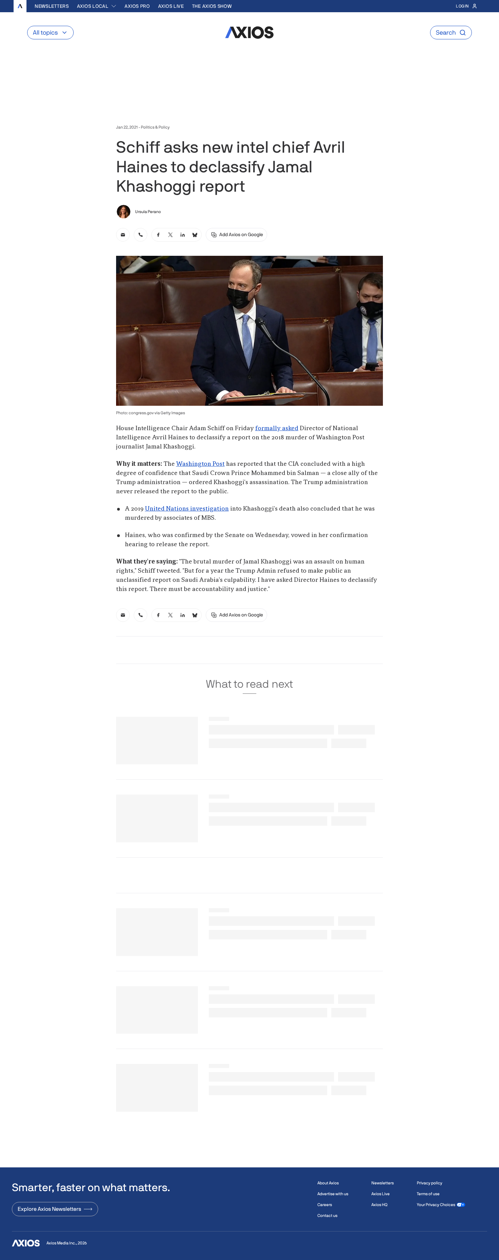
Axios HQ (379, 1205)
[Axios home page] (20, 6)
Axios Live (171, 6)
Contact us (327, 1216)
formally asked (276, 428)
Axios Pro (137, 6)
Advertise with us (332, 1194)
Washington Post (200, 464)
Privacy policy (429, 1183)
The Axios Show (212, 6)
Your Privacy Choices (436, 1205)
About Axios (328, 1183)
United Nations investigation (187, 509)
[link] (122, 234)
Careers (324, 1205)
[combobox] (97, 6)
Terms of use (428, 1194)
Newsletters (52, 6)
